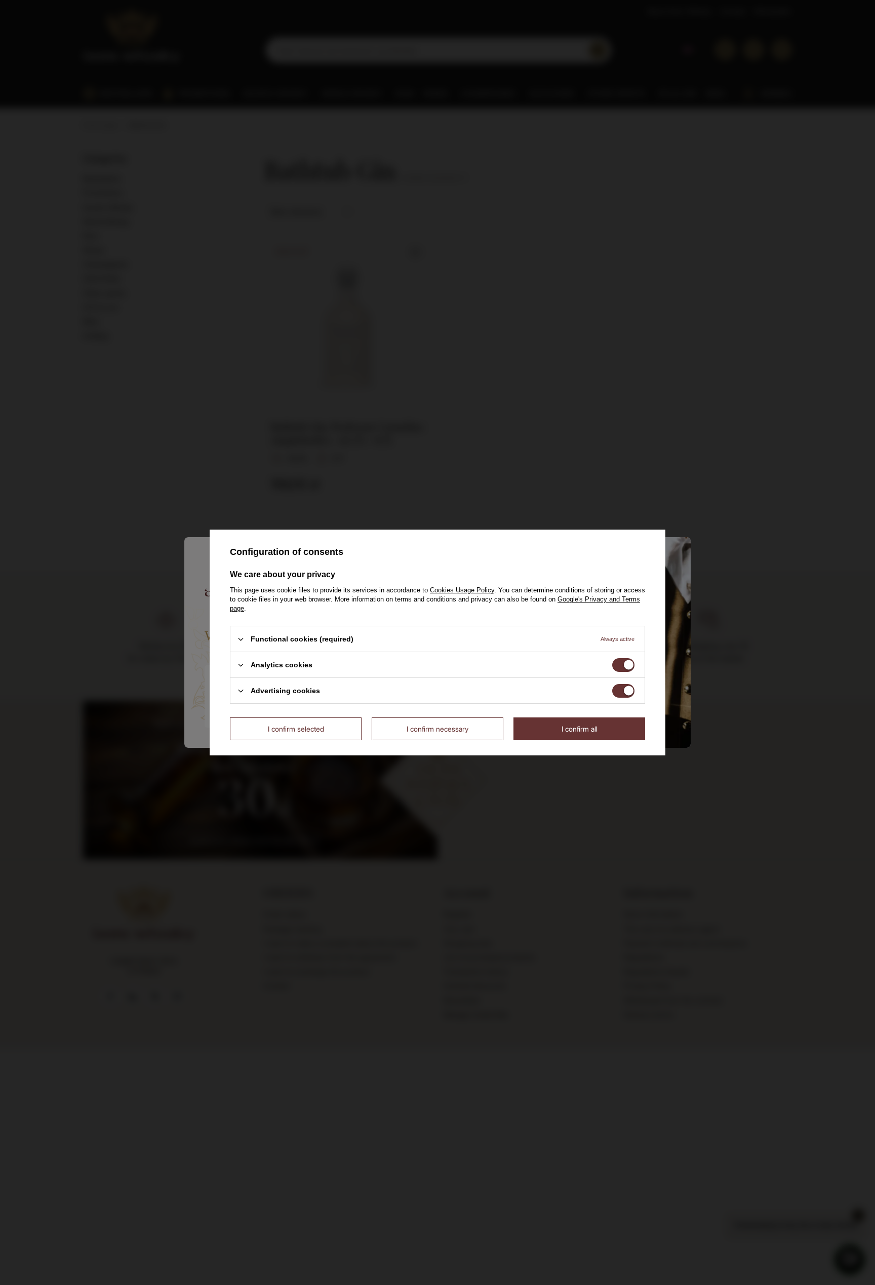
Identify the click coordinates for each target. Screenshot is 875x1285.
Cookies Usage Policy (462, 590)
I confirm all (580, 728)
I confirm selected (296, 728)
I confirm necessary (437, 728)
